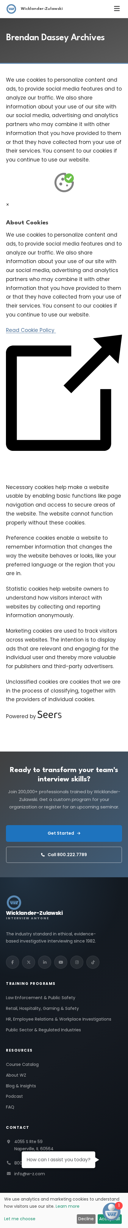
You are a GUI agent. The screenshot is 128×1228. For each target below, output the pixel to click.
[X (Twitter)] (28, 962)
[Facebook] (12, 962)
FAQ (10, 1107)
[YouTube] (60, 962)
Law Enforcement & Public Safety (40, 998)
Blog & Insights (21, 1086)
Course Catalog (22, 1064)
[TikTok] (92, 962)
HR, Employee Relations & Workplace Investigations (58, 1019)
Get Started (61, 833)
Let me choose (19, 1219)
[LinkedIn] (44, 962)
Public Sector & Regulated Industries (43, 1030)
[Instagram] (76, 962)
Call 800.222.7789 (67, 855)
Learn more (67, 1206)
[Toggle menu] (117, 9)
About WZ (16, 1075)
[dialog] (64, 1210)
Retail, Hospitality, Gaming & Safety (42, 1008)
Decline (86, 1219)
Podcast (14, 1096)
